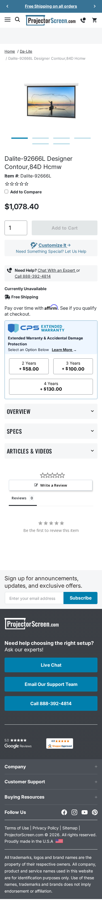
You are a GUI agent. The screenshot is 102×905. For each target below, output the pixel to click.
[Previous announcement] (7, 6)
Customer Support (25, 781)
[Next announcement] (94, 6)
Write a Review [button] (53, 485)
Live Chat (51, 665)
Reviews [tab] (19, 497)
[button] (7, 19)
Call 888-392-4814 (33, 276)
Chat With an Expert (57, 270)
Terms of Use (17, 827)
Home (10, 51)
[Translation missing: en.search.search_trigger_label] (17, 19)
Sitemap (70, 827)
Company (15, 766)
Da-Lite (26, 51)
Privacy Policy (46, 827)
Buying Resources (24, 797)
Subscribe (81, 598)
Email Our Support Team (51, 684)
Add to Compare (25, 191)
